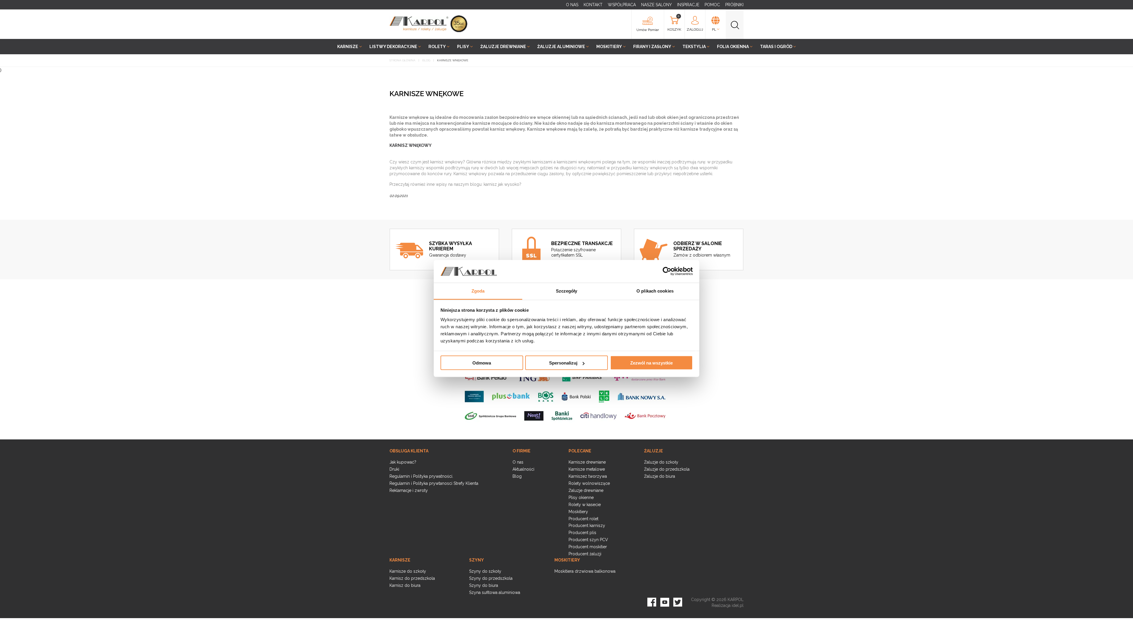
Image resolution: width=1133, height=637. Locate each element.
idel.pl (738, 605)
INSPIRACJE (688, 4)
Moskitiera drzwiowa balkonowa (584, 571)
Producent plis (582, 532)
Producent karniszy (587, 525)
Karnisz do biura (404, 585)
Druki (394, 469)
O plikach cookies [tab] (655, 290)
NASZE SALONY (656, 4)
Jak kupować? (402, 462)
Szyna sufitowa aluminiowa (494, 592)
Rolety (437, 46)
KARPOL (736, 599)
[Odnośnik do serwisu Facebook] (651, 601)
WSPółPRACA (622, 4)
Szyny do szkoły (485, 571)
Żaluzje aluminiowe (561, 46)
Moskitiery (609, 46)
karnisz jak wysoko (501, 184)
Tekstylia (694, 46)
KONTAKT (593, 4)
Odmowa (481, 362)
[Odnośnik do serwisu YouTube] (664, 601)
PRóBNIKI (734, 4)
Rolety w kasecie (585, 504)
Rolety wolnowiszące (589, 483)
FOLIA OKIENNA (733, 46)
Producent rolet (583, 518)
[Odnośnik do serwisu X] (677, 601)
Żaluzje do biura (659, 476)
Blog (426, 60)
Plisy (463, 46)
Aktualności (523, 469)
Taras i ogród (776, 46)
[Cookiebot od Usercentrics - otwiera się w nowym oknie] (667, 271)
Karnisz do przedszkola (412, 578)
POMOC (712, 4)
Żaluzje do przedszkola (667, 469)
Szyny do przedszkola (491, 578)
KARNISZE (347, 46)
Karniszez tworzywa (588, 476)
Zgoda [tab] (478, 290)
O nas (518, 462)
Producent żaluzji (585, 553)
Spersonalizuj (563, 362)
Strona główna (402, 60)
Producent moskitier (588, 546)
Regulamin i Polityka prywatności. (421, 476)
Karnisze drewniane (587, 462)
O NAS (572, 4)
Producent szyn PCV (588, 539)
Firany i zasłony (652, 46)
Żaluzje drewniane (503, 46)
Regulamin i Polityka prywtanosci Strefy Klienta (433, 483)
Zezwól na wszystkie (651, 362)
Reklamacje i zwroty (408, 490)
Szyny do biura (483, 585)
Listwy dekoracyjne (393, 46)
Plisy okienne (581, 497)
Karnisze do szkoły (407, 571)
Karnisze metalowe (587, 469)
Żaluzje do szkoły (661, 462)
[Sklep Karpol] (418, 23)
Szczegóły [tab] (566, 290)
